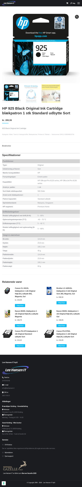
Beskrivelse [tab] (6, 146)
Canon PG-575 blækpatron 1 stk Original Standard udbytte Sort (26, 334)
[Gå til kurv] (67, 3)
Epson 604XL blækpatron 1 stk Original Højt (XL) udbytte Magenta (26, 314)
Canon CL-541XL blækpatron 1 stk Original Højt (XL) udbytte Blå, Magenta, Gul (25, 292)
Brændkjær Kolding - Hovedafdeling (15, 406)
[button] (77, 17)
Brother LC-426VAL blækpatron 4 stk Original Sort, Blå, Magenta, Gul (66, 291)
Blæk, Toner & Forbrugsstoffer (18, 134)
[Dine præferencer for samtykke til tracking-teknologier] (4, 483)
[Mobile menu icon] (78, 3)
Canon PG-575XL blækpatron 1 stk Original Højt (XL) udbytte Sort (66, 334)
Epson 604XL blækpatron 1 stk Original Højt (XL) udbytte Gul (68, 314)
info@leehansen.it (8, 388)
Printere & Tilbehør (44, 134)
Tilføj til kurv (20, 305)
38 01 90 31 (6, 395)
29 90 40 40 (6, 381)
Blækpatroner (33, 134)
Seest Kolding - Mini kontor (12, 423)
